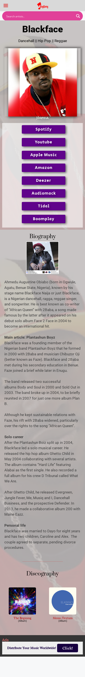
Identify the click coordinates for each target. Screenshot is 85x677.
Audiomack (44, 193)
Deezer (43, 181)
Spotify (44, 129)
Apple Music (43, 155)
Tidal (43, 206)
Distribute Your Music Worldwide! (31, 648)
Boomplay (43, 219)
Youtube (43, 142)
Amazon (44, 168)
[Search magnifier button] (78, 16)
